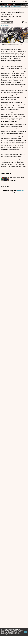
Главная (3, 9)
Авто (7, 9)
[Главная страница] (1, 1)
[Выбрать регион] (17, 1)
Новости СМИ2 (5, 186)
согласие (19, 631)
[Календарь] (12, 1)
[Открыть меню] (26, 1)
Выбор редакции (5, 6)
